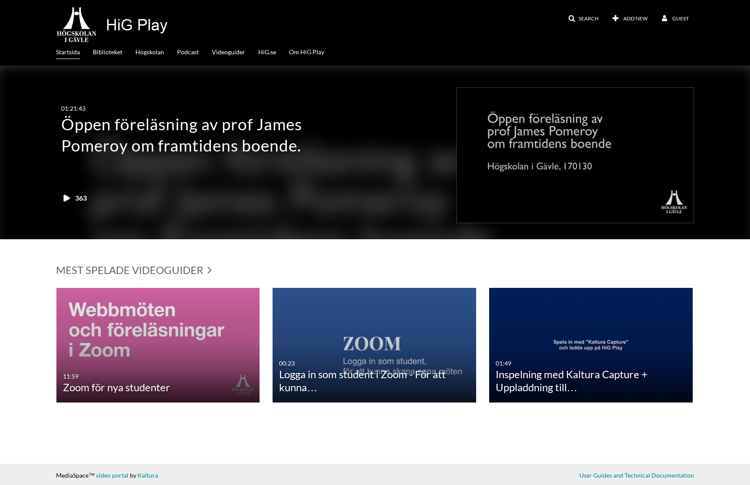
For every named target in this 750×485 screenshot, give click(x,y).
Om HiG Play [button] (306, 52)
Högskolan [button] (149, 52)
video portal (112, 475)
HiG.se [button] (267, 52)
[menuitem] (74, 51)
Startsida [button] (68, 52)
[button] (583, 18)
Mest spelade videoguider (130, 270)
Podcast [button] (188, 52)
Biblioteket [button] (107, 52)
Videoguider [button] (228, 52)
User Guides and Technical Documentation (636, 475)
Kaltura (148, 475)
